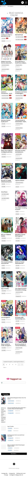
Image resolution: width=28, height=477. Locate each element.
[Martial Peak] (21, 25)
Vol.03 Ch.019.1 (5, 95)
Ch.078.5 (4, 290)
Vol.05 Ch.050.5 (5, 65)
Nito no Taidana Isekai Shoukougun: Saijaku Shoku (6, 237)
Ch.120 (17, 214)
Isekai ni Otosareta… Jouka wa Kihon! (7, 93)
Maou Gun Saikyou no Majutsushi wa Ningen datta (7, 152)
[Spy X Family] (7, 279)
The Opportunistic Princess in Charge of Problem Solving (21, 290)
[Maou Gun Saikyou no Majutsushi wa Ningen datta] (7, 141)
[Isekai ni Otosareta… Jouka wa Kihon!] (7, 82)
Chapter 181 (10, 410)
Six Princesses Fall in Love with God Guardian (15, 435)
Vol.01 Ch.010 (18, 154)
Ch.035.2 (18, 238)
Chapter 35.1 (18, 69)
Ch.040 (17, 265)
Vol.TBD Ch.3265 (19, 37)
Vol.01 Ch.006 (19, 158)
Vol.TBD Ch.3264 (19, 39)
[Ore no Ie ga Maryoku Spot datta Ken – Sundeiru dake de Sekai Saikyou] (3, 415)
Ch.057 (3, 322)
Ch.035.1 (17, 240)
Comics (11, 6)
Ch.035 (17, 321)
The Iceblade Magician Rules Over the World (16, 398)
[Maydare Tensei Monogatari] (21, 225)
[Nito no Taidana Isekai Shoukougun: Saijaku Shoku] (7, 225)
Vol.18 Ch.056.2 (19, 128)
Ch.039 (17, 268)
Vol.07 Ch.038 (19, 347)
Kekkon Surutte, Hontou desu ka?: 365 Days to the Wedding (6, 64)
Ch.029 (3, 123)
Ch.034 (17, 323)
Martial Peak (19, 35)
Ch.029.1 (3, 240)
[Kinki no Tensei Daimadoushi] (21, 252)
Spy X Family (5, 288)
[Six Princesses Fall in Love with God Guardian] (3, 438)
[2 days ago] (10, 95)
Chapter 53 (10, 440)
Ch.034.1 (4, 156)
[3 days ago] (10, 98)
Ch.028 (3, 126)
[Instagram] (14, 464)
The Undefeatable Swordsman (7, 262)
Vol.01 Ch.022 (11, 400)
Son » (4, 367)
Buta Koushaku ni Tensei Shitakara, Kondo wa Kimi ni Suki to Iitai (20, 346)
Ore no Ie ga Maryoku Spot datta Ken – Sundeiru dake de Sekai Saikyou (16, 408)
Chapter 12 (18, 296)
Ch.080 (3, 186)
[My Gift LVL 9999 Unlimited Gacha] (7, 171)
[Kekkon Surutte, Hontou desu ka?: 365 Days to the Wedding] (7, 52)
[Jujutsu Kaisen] (21, 171)
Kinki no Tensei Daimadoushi (19, 262)
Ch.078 (3, 293)
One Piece (4, 192)
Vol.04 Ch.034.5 (19, 182)
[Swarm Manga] (3, 2)
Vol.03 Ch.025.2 (19, 95)
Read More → (14, 453)
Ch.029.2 (4, 238)
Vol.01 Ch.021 (10, 403)
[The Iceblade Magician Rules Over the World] (3, 400)
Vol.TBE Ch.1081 (5, 194)
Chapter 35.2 (19, 65)
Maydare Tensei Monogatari (20, 235)
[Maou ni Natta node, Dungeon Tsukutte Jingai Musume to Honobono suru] (7, 334)
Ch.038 (3, 38)
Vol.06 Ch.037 (19, 352)
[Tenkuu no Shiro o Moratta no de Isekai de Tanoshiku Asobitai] (7, 25)
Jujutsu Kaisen (19, 180)
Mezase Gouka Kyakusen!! (5, 120)
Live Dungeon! (5, 317)
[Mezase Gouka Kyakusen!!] (7, 110)
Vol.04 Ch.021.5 (19, 292)
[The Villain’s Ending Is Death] (21, 198)
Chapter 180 (10, 413)
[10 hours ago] (7, 38)
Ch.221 (17, 186)
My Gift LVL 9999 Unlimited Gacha (6, 181)
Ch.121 (17, 211)
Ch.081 (3, 184)
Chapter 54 (10, 438)
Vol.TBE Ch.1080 (5, 198)
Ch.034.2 (4, 154)
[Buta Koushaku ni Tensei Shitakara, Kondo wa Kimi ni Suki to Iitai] (21, 334)
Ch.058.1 (3, 350)
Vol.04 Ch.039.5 (5, 69)
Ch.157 (3, 265)
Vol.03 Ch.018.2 (5, 98)
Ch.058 (3, 319)
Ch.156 (3, 268)
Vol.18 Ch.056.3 (19, 123)
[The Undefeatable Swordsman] (7, 252)
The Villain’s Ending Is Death (21, 208)
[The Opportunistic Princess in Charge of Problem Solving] (21, 279)
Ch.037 (3, 41)
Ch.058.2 (4, 347)
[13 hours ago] (25, 36)
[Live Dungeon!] (7, 308)
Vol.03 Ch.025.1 (19, 98)
